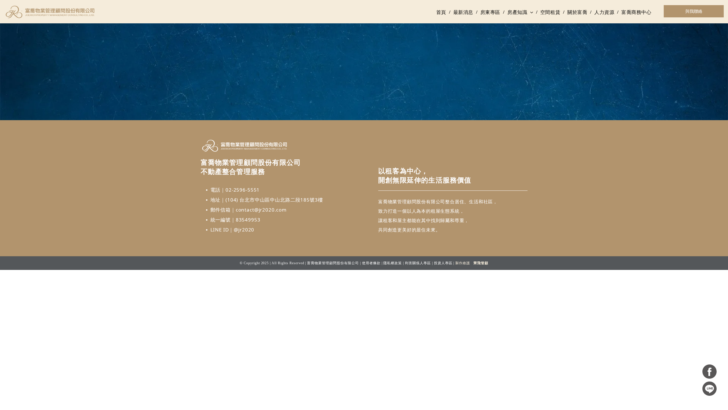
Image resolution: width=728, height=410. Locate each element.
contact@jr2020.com (261, 209)
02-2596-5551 (243, 189)
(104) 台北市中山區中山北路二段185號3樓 (274, 199)
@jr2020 (244, 229)
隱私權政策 (392, 263)
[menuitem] (441, 12)
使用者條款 (371, 263)
